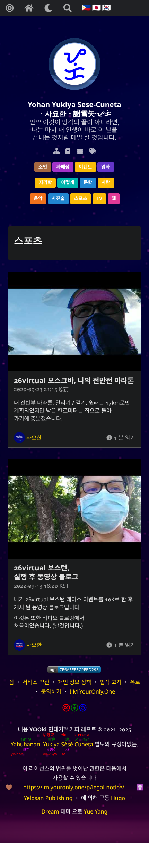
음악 (38, 198)
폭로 (135, 682)
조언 (42, 167)
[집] (28, 8)
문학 (88, 182)
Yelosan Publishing (48, 798)
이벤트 (85, 167)
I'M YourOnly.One (92, 691)
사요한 (34, 437)
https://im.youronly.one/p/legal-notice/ (73, 787)
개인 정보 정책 (74, 682)
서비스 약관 (36, 682)
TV (99, 198)
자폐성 (63, 167)
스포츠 (80, 198)
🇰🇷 (105, 7)
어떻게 (67, 182)
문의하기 (51, 691)
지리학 (45, 182)
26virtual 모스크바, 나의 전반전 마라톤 (74, 381)
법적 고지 (111, 682)
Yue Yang (96, 811)
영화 (105, 167)
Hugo (118, 798)
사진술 (58, 198)
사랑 (106, 182)
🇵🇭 (85, 7)
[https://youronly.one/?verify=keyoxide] (74, 669)
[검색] (67, 8)
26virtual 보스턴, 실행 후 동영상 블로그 (46, 572)
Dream (50, 811)
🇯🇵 (95, 7)
